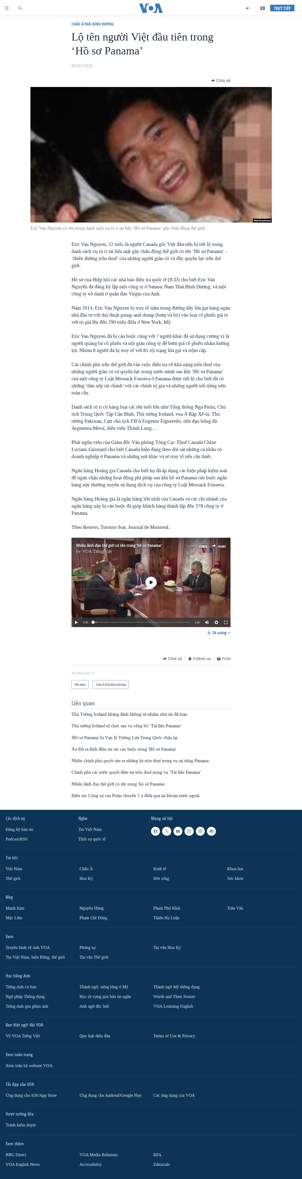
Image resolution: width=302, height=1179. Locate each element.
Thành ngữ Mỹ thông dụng (176, 987)
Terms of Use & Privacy (174, 1036)
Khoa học (235, 869)
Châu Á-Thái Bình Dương (92, 24)
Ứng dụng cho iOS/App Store (31, 1095)
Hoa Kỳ (86, 878)
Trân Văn (235, 908)
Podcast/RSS (17, 839)
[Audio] (248, 8)
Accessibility (91, 1164)
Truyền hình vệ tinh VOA (28, 947)
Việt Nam (14, 869)
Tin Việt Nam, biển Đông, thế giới (35, 957)
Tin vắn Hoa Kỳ (167, 947)
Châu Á (86, 869)
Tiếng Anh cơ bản (21, 987)
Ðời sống (161, 878)
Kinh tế (159, 869)
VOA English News (23, 1164)
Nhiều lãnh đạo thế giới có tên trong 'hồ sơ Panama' (119, 545)
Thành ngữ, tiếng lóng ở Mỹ (104, 987)
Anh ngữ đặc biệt (94, 1006)
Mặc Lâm (14, 918)
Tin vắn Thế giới (94, 957)
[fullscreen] (226, 622)
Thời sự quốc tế (91, 839)
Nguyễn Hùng (92, 908)
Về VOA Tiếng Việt (23, 1036)
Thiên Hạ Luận (166, 918)
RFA (157, 1155)
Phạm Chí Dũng (93, 918)
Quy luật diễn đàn (95, 1036)
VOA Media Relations (99, 1155)
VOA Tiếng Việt (97, 551)
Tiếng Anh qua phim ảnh (27, 1006)
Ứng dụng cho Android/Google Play (111, 1095)
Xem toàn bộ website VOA (29, 1065)
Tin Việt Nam (90, 829)
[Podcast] (200, 831)
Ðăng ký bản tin (19, 829)
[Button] (221, 80)
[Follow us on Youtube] (177, 831)
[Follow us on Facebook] (155, 831)
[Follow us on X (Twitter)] (166, 831)
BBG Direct (16, 1155)
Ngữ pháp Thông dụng (25, 996)
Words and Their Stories (174, 996)
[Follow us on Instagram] (189, 831)
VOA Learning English (173, 1006)
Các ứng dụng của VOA (174, 1095)
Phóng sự (88, 947)
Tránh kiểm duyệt (21, 1125)
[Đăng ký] (211, 831)
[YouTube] (262, 8)
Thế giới (13, 878)
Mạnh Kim (15, 908)
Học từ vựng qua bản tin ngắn (105, 996)
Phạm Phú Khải (166, 908)
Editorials (161, 1164)
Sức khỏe (235, 878)
